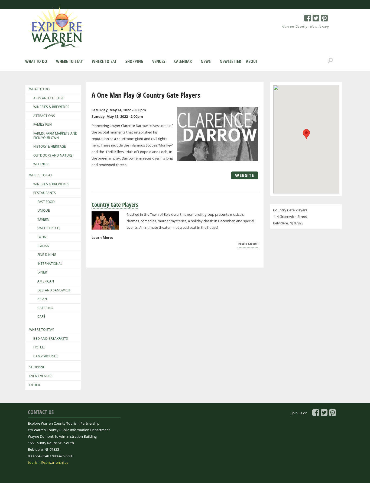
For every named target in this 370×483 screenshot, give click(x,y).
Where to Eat (104, 61)
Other (34, 385)
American (45, 281)
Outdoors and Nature (53, 155)
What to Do (36, 61)
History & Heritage (49, 146)
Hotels (39, 347)
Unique (43, 210)
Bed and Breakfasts (50, 338)
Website (244, 175)
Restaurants (44, 193)
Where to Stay (69, 61)
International (49, 264)
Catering (45, 308)
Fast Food (46, 202)
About (252, 61)
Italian (43, 246)
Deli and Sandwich (53, 290)
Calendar (183, 61)
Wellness (41, 164)
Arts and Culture (48, 98)
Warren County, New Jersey (305, 26)
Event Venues (41, 376)
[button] (306, 134)
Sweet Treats (48, 228)
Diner (42, 272)
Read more (248, 245)
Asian (42, 299)
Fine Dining (46, 255)
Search (330, 60)
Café (41, 316)
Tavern (43, 219)
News (206, 61)
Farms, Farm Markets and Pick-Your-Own (55, 135)
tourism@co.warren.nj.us (48, 462)
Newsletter (230, 61)
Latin (41, 237)
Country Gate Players (115, 204)
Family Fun (42, 124)
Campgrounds (46, 356)
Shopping (134, 61)
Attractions (44, 116)
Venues (158, 61)
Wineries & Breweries (51, 107)
